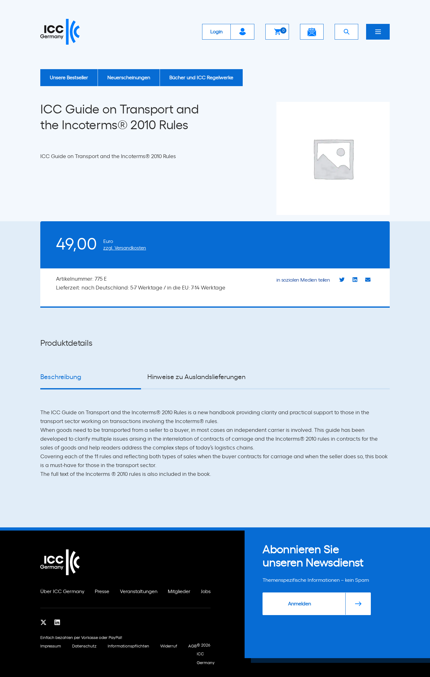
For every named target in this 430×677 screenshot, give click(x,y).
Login (216, 31)
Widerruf (168, 646)
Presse (102, 591)
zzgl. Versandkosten (124, 248)
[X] (43, 622)
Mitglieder (179, 591)
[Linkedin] (57, 622)
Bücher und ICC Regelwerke (201, 77)
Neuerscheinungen (128, 77)
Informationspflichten (128, 646)
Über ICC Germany (62, 591)
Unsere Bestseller (69, 77)
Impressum (50, 646)
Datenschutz (84, 646)
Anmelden (299, 603)
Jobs (206, 591)
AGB (192, 646)
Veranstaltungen (138, 591)
